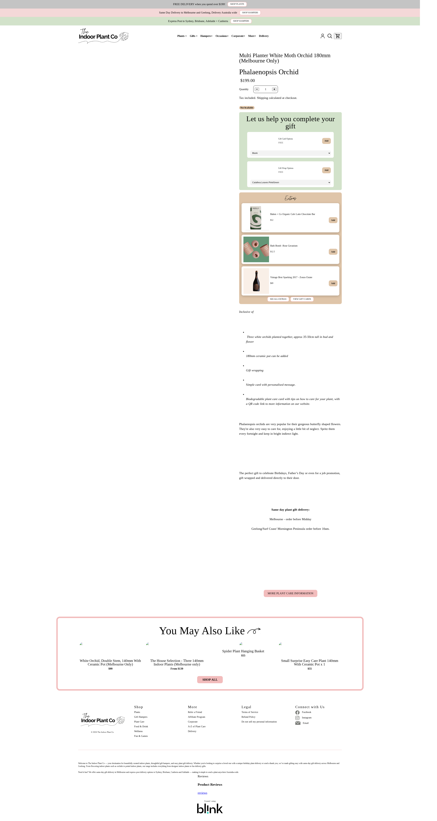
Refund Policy (248, 717)
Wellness (138, 731)
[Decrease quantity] (257, 89)
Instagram (307, 717)
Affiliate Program (196, 717)
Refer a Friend (195, 712)
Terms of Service (250, 712)
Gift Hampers (140, 717)
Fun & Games (141, 736)
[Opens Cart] (338, 36)
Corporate (193, 721)
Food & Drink (141, 726)
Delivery (192, 731)
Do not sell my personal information (259, 721)
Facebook (306, 712)
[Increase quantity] (274, 89)
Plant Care (139, 721)
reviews (202, 793)
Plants (137, 712)
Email (306, 723)
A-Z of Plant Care (197, 726)
